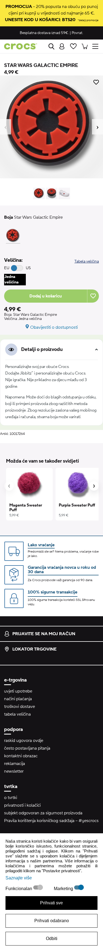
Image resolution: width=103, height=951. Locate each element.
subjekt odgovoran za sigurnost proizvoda (43, 813)
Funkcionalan (19, 888)
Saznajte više (18, 878)
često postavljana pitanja (27, 748)
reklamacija (14, 763)
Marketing (64, 888)
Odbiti (51, 938)
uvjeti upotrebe (18, 691)
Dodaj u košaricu (45, 296)
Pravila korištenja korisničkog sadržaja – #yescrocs (51, 820)
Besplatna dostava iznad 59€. (44, 32)
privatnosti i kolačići (22, 805)
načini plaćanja (18, 699)
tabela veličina (17, 714)
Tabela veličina (86, 261)
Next (97, 126)
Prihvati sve (51, 903)
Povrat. (77, 32)
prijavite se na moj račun (43, 634)
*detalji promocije (88, 20)
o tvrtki (10, 797)
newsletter (14, 771)
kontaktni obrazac (21, 756)
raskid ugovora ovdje (23, 740)
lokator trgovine (34, 649)
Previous (5, 126)
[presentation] (9, 486)
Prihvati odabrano (51, 920)
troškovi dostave (19, 706)
